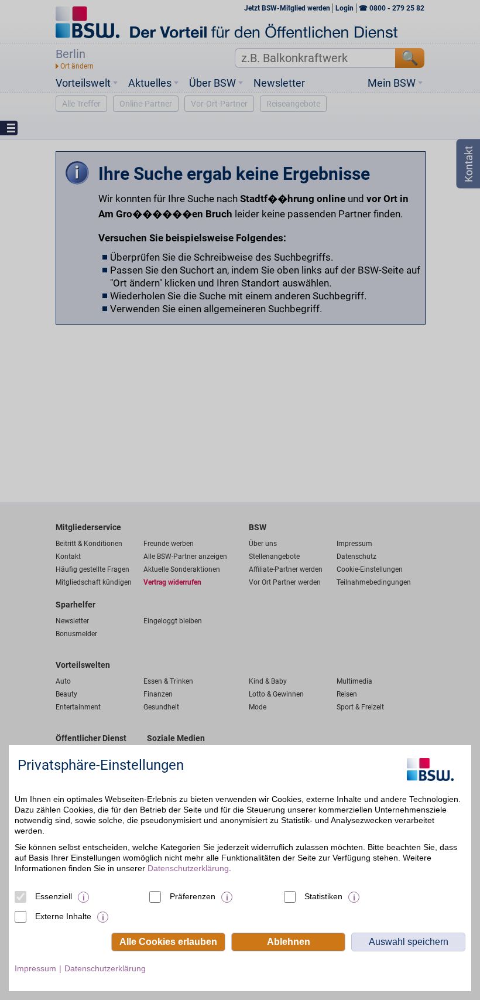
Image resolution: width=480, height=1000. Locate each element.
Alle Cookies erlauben (168, 942)
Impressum (35, 968)
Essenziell (53, 896)
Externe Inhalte (63, 916)
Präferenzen (192, 896)
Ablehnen (288, 942)
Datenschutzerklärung (188, 868)
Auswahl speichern (408, 942)
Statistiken (323, 896)
